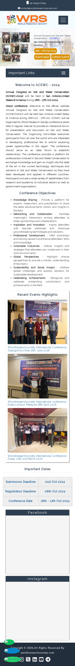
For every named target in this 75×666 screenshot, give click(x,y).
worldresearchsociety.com (37, 652)
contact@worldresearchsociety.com (39, 8)
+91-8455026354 (37, 3)
